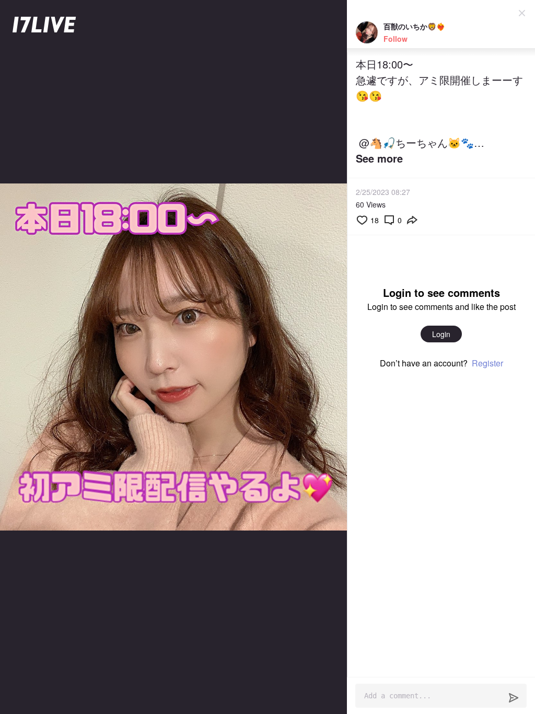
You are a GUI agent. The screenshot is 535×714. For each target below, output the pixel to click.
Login (441, 334)
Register (487, 363)
